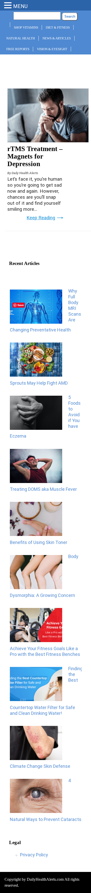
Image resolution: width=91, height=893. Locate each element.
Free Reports (17, 49)
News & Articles (56, 38)
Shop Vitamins (26, 27)
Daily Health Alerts (25, 173)
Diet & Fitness (58, 27)
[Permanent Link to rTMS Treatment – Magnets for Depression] (48, 141)
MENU (20, 6)
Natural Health (20, 38)
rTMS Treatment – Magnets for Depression (35, 156)
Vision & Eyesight (52, 49)
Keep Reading (41, 218)
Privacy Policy (34, 854)
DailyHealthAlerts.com (45, 879)
